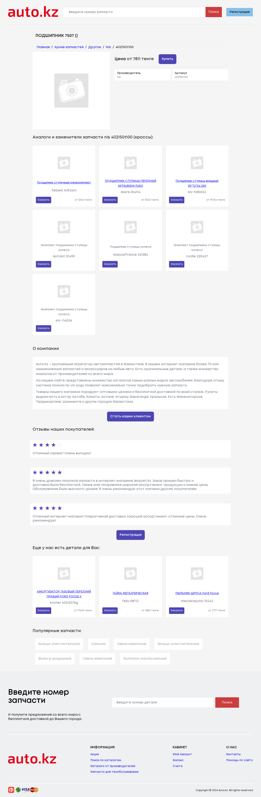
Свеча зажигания (131, 644)
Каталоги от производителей (112, 766)
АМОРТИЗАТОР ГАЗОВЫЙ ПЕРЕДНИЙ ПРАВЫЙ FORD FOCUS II (64, 594)
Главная (43, 47)
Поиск (213, 11)
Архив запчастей (69, 47)
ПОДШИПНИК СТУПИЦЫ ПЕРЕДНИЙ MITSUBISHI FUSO (130, 183)
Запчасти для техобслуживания (114, 772)
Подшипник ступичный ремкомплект (64, 182)
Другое (94, 47)
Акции (94, 754)
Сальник (98, 644)
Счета (177, 766)
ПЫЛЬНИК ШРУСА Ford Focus (197, 593)
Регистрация (240, 12)
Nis (108, 47)
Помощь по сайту (239, 760)
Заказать (44, 200)
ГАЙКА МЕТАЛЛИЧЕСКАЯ (130, 593)
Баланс (178, 760)
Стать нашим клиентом (130, 416)
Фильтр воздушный (54, 658)
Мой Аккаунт (182, 754)
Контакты (233, 754)
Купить (167, 59)
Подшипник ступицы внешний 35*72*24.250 (197, 183)
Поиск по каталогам (105, 760)
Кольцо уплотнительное (59, 644)
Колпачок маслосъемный (145, 658)
